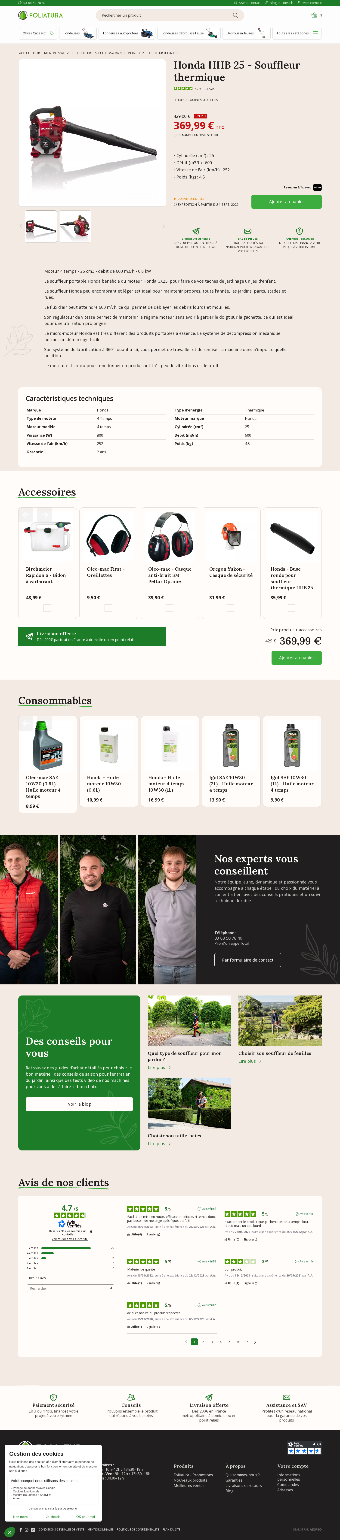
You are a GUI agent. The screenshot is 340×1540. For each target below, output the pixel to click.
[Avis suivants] (255, 1342)
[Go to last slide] (20, 226)
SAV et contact (250, 3)
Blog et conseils (282, 3)
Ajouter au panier (286, 201)
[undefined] (91, 1231)
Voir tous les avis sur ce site (70, 1239)
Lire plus (156, 1067)
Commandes (288, 1484)
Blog (230, 1490)
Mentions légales (100, 1529)
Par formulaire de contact (248, 960)
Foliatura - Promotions (193, 1474)
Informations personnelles (288, 1477)
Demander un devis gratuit (198, 135)
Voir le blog (79, 1104)
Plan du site (171, 1529)
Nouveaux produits (190, 1480)
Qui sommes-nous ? (243, 1474)
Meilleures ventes (189, 1485)
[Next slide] (163, 226)
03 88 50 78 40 (34, 3)
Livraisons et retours (244, 1485)
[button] (41, 226)
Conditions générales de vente (61, 1529)
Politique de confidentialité (138, 1529)
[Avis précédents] (186, 1341)
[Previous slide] (25, 514)
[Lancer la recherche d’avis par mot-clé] (111, 1288)
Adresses (285, 1489)
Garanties (234, 1480)
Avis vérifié (209, 1209)
